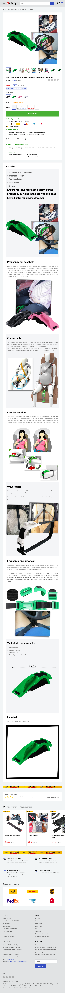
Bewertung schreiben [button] (53, 797)
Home (4, 9)
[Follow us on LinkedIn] (13, 977)
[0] (61, 3)
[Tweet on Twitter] (55, 80)
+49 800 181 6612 (10, 959)
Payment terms (7, 931)
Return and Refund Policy (10, 928)
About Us (37, 918)
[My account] (57, 3)
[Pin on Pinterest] (52, 80)
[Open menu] (4, 3)
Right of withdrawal (8, 936)
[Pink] (20, 96)
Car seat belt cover (33, 835)
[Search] (52, 3)
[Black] (8, 96)
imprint (5, 933)
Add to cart (32, 114)
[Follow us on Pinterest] (7, 977)
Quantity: (8, 107)
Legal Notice (38, 926)
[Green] (14, 96)
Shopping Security (13, 152)
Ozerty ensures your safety (42, 936)
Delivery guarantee (13, 129)
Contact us (38, 921)
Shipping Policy (7, 926)
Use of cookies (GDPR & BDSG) (11, 921)
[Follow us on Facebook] (4, 977)
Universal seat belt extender (12, 835)
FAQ (36, 928)
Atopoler (14, 80)
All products (11, 9)
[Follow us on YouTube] (10, 977)
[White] (25, 96)
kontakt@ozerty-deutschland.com (16, 961)
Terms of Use (6, 923)
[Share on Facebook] (49, 80)
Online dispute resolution (42, 933)
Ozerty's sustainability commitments (18, 144)
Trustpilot (38, 931)
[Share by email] (58, 80)
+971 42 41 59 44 (38, 986)
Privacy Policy (7, 918)
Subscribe (40, 966)
